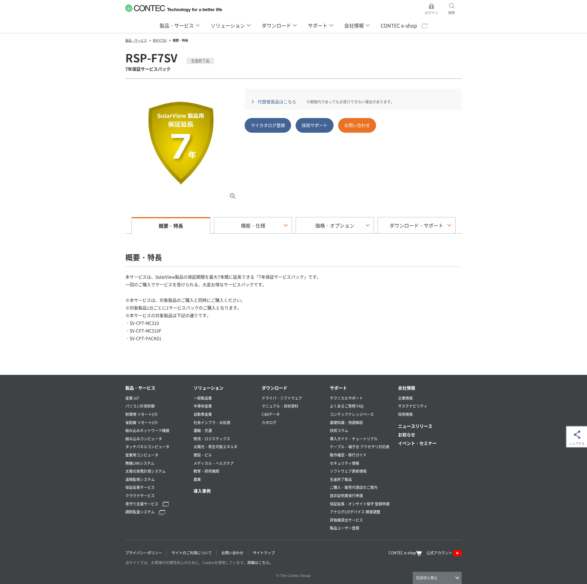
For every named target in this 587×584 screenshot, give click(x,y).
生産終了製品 (341, 479)
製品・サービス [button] (180, 25)
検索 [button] (455, 9)
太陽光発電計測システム (145, 471)
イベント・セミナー (417, 443)
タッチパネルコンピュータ (147, 446)
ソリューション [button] (231, 25)
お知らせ (406, 434)
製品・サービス (140, 388)
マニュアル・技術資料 (280, 405)
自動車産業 (203, 414)
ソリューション (208, 388)
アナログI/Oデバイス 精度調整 (355, 511)
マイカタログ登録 (268, 125)
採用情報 (405, 414)
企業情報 (405, 398)
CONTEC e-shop (399, 25)
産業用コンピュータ (141, 454)
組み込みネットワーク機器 (147, 430)
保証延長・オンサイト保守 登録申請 (359, 503)
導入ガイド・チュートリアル (354, 438)
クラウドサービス (140, 495)
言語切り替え (427, 578)
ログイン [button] (433, 9)
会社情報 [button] (357, 25)
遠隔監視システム (140, 479)
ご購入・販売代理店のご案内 (354, 487)
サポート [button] (321, 25)
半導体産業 (203, 405)
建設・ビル (203, 454)
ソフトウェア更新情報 (348, 471)
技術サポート (314, 125)
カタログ (269, 422)
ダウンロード (274, 388)
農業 (197, 479)
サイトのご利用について (192, 552)
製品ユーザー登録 (344, 527)
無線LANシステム (139, 463)
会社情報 (406, 388)
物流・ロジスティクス (212, 438)
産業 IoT (132, 398)
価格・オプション (334, 225)
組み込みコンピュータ (143, 438)
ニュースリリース (415, 426)
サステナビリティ (412, 405)
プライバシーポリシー (143, 552)
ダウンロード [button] (279, 25)
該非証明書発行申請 (346, 495)
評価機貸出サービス (346, 520)
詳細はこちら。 (260, 562)
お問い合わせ (357, 125)
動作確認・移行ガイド (348, 454)
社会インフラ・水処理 (212, 422)
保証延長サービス (140, 487)
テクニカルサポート (346, 398)
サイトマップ (264, 552)
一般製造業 (203, 398)
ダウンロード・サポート (416, 225)
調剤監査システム (140, 511)
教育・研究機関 (206, 471)
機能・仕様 (253, 225)
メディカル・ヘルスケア (214, 463)
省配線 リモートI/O (141, 422)
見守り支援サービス (142, 503)
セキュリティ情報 (344, 463)
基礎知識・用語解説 (346, 422)
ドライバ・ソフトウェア (282, 398)
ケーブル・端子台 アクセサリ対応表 (359, 446)
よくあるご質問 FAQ (347, 405)
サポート (338, 388)
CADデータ (271, 414)
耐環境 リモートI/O (141, 414)
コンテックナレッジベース (352, 414)
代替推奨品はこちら (277, 101)
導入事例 (202, 491)
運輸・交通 (203, 430)
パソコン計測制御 (140, 405)
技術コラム (339, 430)
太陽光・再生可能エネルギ (216, 446)
